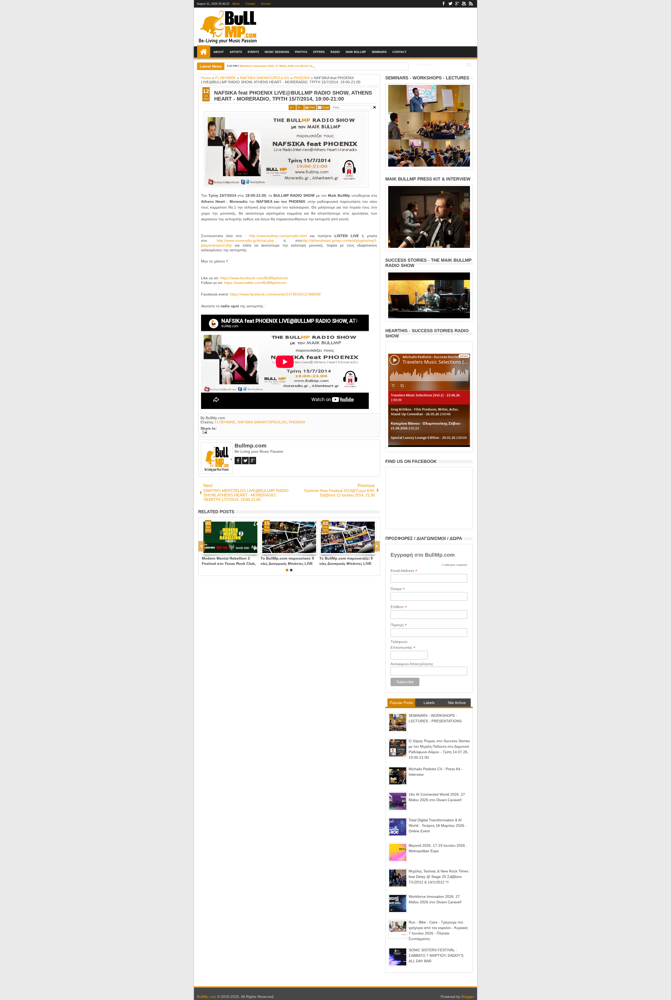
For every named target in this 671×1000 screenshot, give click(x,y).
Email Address (404, 570)
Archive (266, 3)
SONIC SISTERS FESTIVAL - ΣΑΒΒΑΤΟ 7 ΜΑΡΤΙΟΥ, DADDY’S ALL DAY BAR (436, 955)
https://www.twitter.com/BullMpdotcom (255, 283)
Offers (319, 51)
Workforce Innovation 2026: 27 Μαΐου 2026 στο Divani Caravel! (280, 65)
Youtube (464, 4)
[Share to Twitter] (211, 550)
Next (201, 546)
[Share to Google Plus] (217, 550)
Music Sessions (277, 51)
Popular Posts (401, 703)
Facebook (443, 4)
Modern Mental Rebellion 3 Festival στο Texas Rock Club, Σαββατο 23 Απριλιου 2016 (229, 560)
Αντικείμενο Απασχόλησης (412, 664)
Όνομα (398, 588)
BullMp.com (206, 996)
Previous (376, 546)
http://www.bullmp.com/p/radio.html (278, 236)
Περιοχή (399, 624)
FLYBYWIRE (225, 422)
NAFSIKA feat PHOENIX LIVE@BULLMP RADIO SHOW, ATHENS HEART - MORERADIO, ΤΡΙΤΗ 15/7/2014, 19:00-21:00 (293, 96)
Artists (236, 51)
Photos (301, 51)
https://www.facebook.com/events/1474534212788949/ (275, 294)
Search (468, 65)
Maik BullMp (356, 51)
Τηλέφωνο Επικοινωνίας (403, 645)
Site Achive (457, 703)
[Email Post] (204, 432)
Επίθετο (399, 606)
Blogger (467, 996)
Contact (250, 3)
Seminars (379, 51)
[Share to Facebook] (206, 550)
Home (203, 51)
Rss (470, 4)
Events (253, 51)
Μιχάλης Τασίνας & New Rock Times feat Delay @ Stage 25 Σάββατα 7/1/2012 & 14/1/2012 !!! (438, 876)
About (236, 3)
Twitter (450, 4)
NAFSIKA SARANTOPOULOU (262, 422)
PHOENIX (297, 422)
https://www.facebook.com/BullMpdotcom (254, 278)
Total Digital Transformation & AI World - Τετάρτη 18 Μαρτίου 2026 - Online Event (438, 825)
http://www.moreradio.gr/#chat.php (245, 240)
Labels (429, 703)
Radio (335, 51)
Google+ (457, 4)
